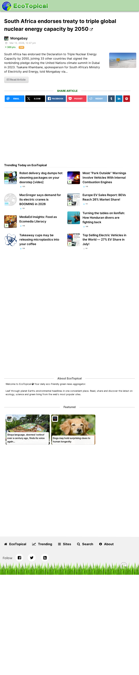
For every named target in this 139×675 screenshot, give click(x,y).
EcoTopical (17, 544)
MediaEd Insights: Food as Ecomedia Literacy (38, 219)
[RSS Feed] (45, 558)
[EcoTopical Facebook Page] (19, 558)
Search (87, 544)
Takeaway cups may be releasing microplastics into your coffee (39, 239)
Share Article (67, 90)
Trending (44, 544)
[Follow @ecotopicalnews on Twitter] (32, 558)
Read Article (18, 79)
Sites (66, 544)
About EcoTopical (69, 378)
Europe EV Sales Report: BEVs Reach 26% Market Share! (104, 197)
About (108, 544)
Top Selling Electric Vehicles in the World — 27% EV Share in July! (104, 239)
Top (21, 47)
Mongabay (19, 38)
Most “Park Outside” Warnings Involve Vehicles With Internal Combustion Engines (104, 177)
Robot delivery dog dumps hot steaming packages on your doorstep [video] (40, 177)
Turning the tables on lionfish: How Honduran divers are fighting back (104, 217)
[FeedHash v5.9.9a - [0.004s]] (124, 566)
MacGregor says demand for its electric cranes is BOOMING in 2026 (40, 199)
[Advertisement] (67, 133)
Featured (70, 407)
